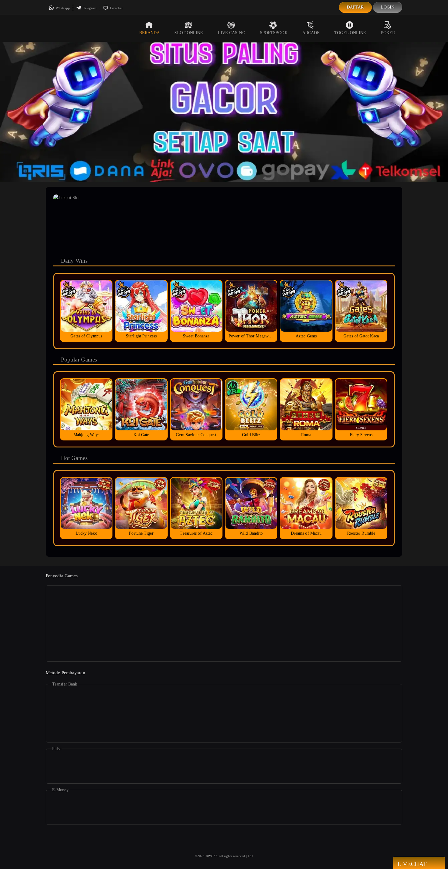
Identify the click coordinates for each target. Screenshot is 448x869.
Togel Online (350, 32)
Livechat (116, 8)
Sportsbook (274, 32)
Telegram (89, 8)
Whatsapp (62, 8)
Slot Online (188, 32)
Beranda (149, 32)
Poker (388, 32)
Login (388, 7)
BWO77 (211, 856)
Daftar (355, 7)
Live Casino (231, 32)
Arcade (311, 32)
